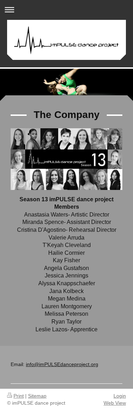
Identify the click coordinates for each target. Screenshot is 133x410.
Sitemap (37, 396)
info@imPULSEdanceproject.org (62, 364)
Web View (115, 403)
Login (119, 396)
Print (18, 396)
